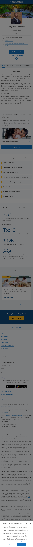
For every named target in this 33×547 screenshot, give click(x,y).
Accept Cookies (21, 544)
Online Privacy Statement (21, 541)
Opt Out (11, 544)
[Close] (30, 523)
